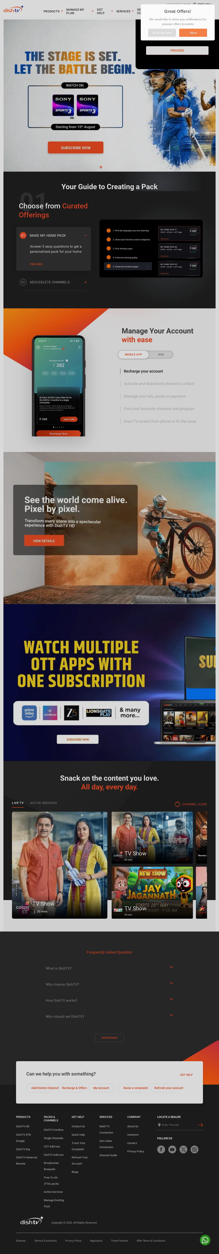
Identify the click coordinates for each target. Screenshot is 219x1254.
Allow (193, 32)
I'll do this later (162, 32)
